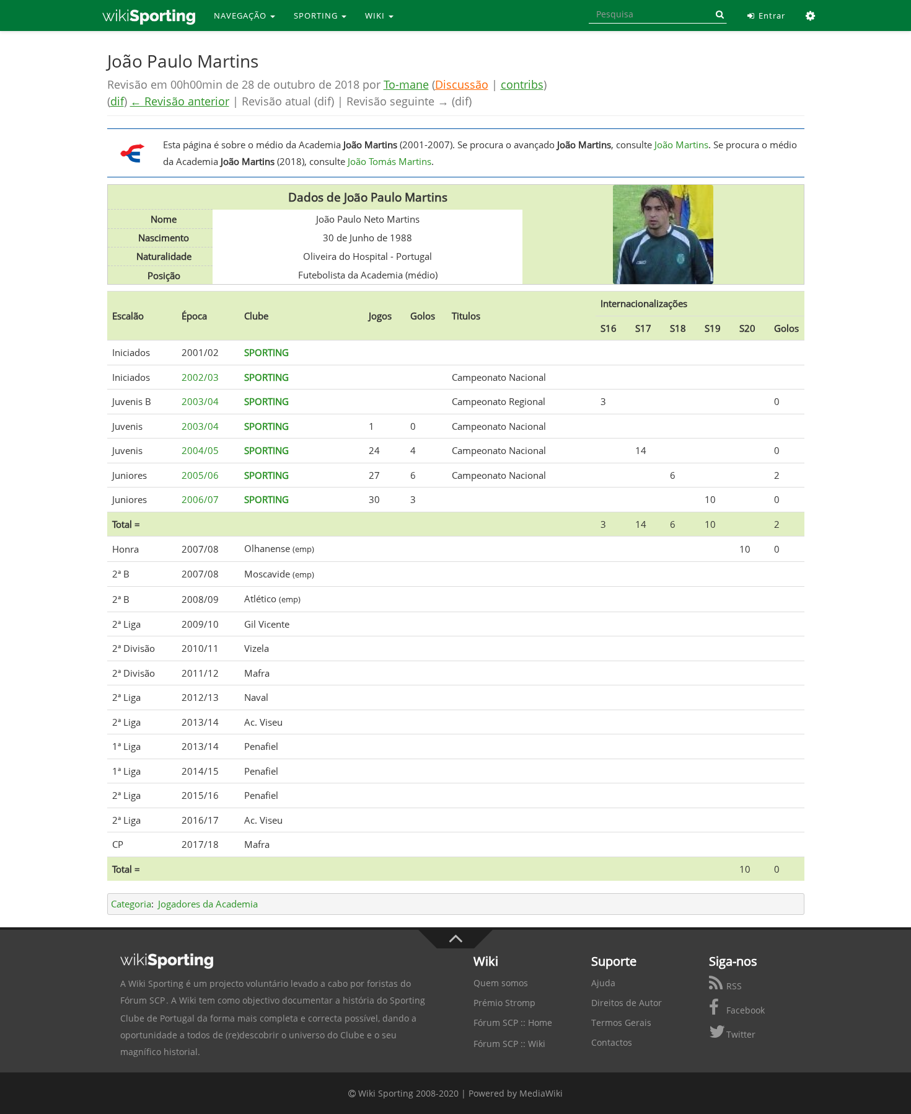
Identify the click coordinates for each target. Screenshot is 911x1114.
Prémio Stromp (504, 1003)
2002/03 (200, 377)
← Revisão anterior (179, 101)
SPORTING (317, 15)
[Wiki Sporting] (149, 15)
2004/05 (200, 450)
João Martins (681, 144)
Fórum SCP (142, 1000)
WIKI (376, 15)
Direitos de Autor (626, 1003)
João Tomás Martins (389, 161)
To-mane (406, 84)
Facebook (744, 1010)
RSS (733, 986)
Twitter (739, 1034)
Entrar (770, 15)
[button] (810, 15)
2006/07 (200, 499)
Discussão (461, 84)
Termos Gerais (621, 1022)
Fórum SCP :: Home (512, 1022)
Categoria (131, 904)
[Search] (717, 14)
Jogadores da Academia (208, 904)
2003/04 (200, 401)
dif (117, 101)
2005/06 (200, 475)
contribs (522, 84)
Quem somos (500, 983)
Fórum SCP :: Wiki (509, 1043)
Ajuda (603, 983)
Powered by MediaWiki (516, 1093)
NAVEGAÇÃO (241, 15)
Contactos (611, 1042)
